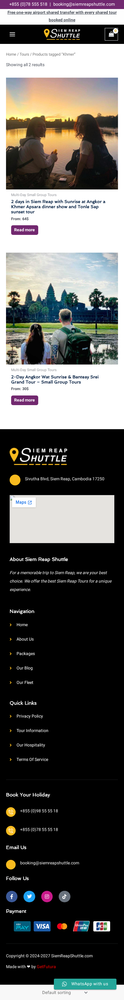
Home (11, 54)
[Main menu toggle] (12, 34)
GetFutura (46, 967)
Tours (24, 54)
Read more (24, 230)
